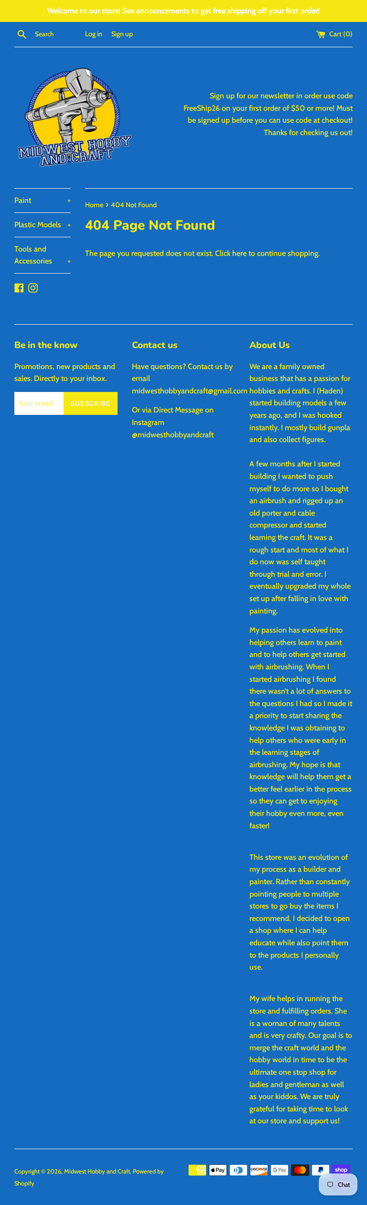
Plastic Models (42, 224)
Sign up (122, 34)
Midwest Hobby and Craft (97, 1171)
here (239, 253)
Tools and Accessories (42, 255)
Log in (93, 34)
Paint (42, 200)
